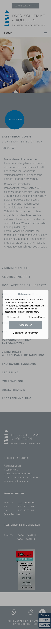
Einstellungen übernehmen (25, 333)
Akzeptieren (25, 324)
